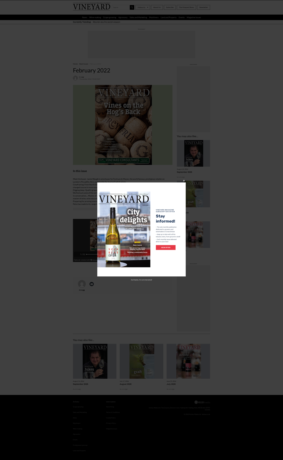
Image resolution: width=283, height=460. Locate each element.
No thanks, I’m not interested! (141, 280)
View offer (165, 247)
